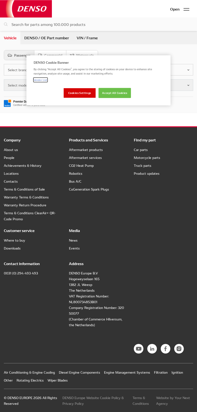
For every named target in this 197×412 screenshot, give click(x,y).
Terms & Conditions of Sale (24, 189)
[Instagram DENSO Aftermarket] (179, 349)
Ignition (177, 372)
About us (11, 149)
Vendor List (40, 79)
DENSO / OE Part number (46, 37)
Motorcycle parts (147, 157)
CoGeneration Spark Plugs (89, 189)
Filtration (161, 372)
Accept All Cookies (114, 92)
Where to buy (14, 240)
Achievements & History (23, 165)
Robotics (75, 173)
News (73, 240)
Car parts (141, 149)
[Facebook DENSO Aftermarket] (165, 349)
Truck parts (142, 165)
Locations (11, 173)
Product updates (147, 173)
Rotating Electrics (30, 380)
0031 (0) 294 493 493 (21, 273)
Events (74, 248)
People (9, 157)
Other (8, 380)
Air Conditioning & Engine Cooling (29, 372)
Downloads (12, 248)
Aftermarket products (86, 149)
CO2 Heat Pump (81, 165)
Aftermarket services (85, 157)
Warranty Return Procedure (25, 205)
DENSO (26, 8)
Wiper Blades (58, 380)
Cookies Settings (79, 92)
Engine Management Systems (127, 372)
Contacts (11, 181)
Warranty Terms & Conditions (26, 197)
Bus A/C (75, 181)
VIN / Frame (87, 37)
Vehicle (10, 37)
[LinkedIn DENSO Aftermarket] (152, 349)
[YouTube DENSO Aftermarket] (138, 349)
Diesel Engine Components (79, 372)
